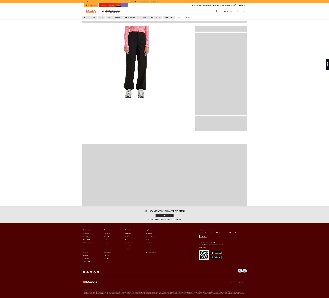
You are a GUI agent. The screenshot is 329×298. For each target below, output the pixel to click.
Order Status (228, 11)
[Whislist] (237, 11)
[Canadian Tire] (103, 5)
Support (216, 5)
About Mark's (128, 233)
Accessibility (149, 242)
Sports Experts (107, 252)
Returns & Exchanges (88, 242)
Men (94, 17)
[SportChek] (112, 5)
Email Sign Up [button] (208, 5)
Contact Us (85, 255)
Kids (109, 17)
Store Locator (86, 249)
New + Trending (169, 17)
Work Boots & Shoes (130, 17)
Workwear (117, 17)
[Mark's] (118, 5)
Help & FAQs (86, 246)
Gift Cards (188, 17)
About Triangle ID (129, 242)
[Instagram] (91, 272)
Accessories (143, 17)
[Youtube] (94, 272)
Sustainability (128, 246)
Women (86, 17)
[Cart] (244, 11)
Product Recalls (86, 258)
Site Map (148, 239)
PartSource (106, 246)
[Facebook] (84, 272)
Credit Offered (197, 5)
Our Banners (107, 258)
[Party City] (124, 5)
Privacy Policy (149, 233)
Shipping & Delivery (87, 239)
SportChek (106, 236)
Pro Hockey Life (107, 249)
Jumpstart (127, 249)
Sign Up (203, 236)
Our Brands (127, 236)
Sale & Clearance (155, 17)
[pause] (88, 2)
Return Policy (149, 249)
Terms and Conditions (151, 236)
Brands (179, 17)
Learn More (155, 1)
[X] (87, 272)
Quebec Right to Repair (151, 252)
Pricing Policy (149, 246)
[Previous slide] (83, 2)
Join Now (178, 219)
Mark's (105, 239)
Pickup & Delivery (87, 236)
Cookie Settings (86, 261)
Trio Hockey (107, 255)
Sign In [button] (243, 5)
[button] (217, 11)
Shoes (101, 17)
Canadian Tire (107, 233)
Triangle (106, 242)
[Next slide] (246, 2)
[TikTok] (98, 272)
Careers (127, 239)
